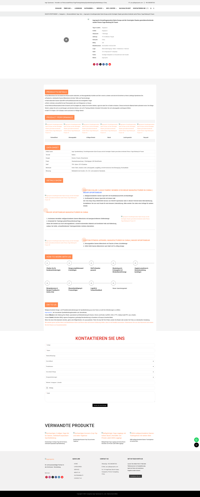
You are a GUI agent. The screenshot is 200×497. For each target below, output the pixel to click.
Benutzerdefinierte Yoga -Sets (74, 14)
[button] (146, 8)
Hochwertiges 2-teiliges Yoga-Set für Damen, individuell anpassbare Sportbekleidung (56, 442)
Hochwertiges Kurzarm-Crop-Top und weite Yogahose (84, 440)
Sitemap (121, 494)
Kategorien (62, 14)
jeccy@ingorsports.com (137, 2)
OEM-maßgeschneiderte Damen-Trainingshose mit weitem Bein (141, 440)
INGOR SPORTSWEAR (51, 14)
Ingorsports (48, 312)
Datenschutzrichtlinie (112, 494)
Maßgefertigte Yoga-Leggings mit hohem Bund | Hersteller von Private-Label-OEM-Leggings (113, 442)
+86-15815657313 (150, 2)
